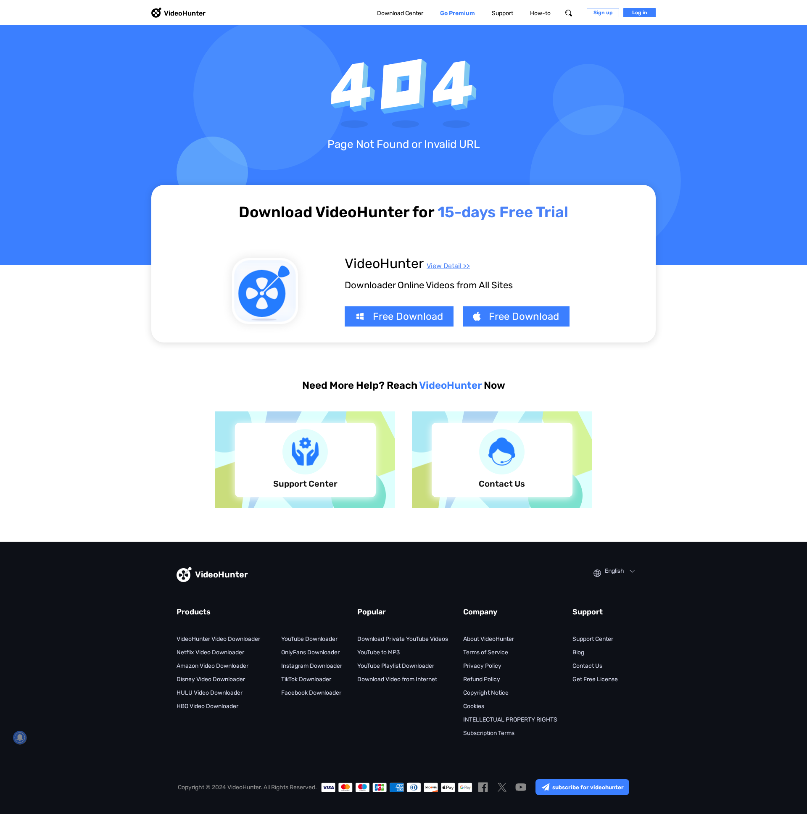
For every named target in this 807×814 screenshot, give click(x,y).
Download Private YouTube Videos (402, 639)
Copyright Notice (486, 692)
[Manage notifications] (19, 737)
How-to (540, 13)
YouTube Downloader (309, 639)
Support (502, 13)
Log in (639, 13)
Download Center (400, 13)
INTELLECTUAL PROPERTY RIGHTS (510, 719)
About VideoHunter (488, 639)
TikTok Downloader (306, 679)
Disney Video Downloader (211, 679)
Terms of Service (485, 652)
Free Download (408, 316)
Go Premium (457, 13)
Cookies (473, 706)
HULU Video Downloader (210, 692)
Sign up (602, 13)
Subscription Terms (488, 733)
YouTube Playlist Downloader (395, 665)
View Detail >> (448, 266)
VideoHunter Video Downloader (218, 639)
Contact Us (587, 665)
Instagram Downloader (311, 665)
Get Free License (595, 679)
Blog (578, 652)
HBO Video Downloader (207, 706)
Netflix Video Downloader (210, 652)
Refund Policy (481, 679)
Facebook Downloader (311, 692)
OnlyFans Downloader (310, 652)
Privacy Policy (482, 665)
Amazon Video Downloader (212, 665)
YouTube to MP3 (378, 652)
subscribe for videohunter (588, 787)
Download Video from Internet (397, 679)
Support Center (592, 639)
